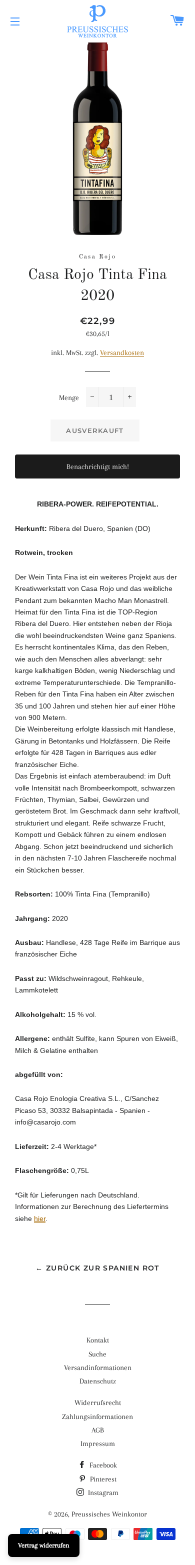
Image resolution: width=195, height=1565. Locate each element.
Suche (97, 1354)
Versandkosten (122, 352)
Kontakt (97, 1340)
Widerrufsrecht (97, 1402)
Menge (69, 398)
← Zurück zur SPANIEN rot (98, 1268)
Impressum (97, 1444)
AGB (98, 1430)
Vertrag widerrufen (44, 1545)
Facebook (102, 1465)
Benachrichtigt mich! (97, 466)
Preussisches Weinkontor (109, 1514)
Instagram (102, 1492)
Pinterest (102, 1479)
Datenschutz (98, 1381)
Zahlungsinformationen (97, 1416)
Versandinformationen (98, 1368)
